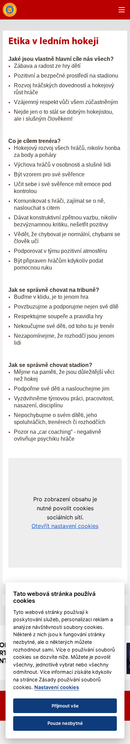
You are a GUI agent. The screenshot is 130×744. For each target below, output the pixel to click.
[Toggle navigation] (121, 9)
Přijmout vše (65, 706)
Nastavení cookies (56, 687)
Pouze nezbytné (65, 723)
